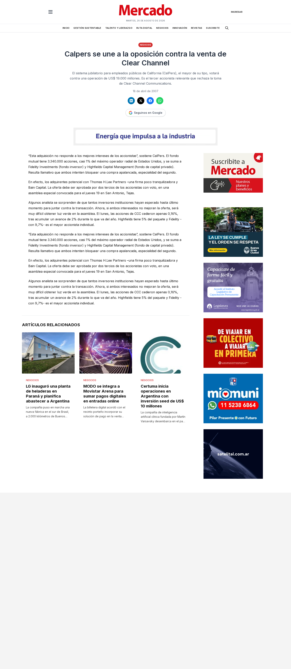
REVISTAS (196, 28)
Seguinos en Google (148, 112)
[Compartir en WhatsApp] (159, 100)
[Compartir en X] (140, 100)
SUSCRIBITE (213, 28)
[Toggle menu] (50, 12)
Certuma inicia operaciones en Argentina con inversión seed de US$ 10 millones (162, 396)
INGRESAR (236, 12)
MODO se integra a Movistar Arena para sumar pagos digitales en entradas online (104, 393)
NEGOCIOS (162, 28)
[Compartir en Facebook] (150, 100)
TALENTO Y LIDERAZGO (118, 28)
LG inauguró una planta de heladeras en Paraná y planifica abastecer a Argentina (48, 393)
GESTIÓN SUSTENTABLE (87, 28)
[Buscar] (226, 28)
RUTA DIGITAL (144, 28)
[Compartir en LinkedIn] (131, 100)
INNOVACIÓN (179, 28)
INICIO (66, 28)
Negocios (145, 45)
